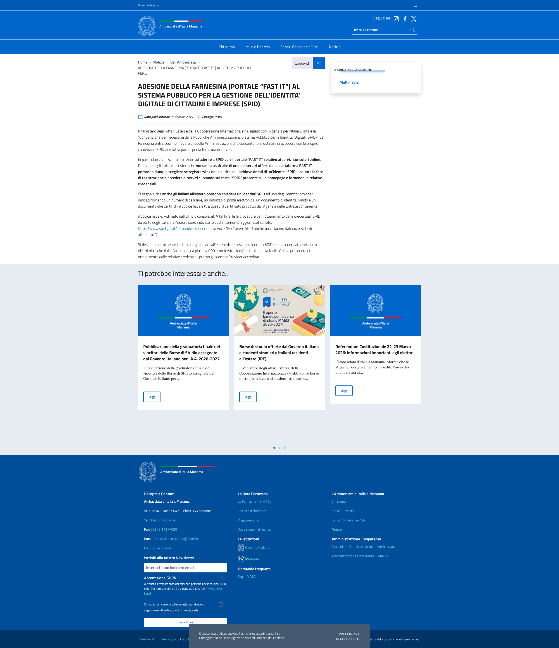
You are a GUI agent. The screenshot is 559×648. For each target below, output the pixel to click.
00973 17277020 (164, 529)
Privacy (210, 588)
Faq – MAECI (247, 576)
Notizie (159, 62)
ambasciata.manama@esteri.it (176, 538)
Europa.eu (251, 558)
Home (142, 62)
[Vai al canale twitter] (412, 18)
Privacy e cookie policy (177, 639)
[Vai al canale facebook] (404, 18)
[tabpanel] (183, 364)
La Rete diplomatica (252, 510)
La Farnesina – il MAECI (255, 501)
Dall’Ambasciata (183, 62)
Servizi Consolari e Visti (348, 520)
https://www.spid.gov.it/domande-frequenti (173, 228)
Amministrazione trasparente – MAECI (360, 556)
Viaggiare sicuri (248, 520)
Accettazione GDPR (160, 578)
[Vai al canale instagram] (395, 18)
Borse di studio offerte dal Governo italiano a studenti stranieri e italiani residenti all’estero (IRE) (279, 352)
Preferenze (349, 633)
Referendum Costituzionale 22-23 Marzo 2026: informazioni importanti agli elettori (374, 349)
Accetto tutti (348, 638)
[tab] (274, 448)
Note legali (147, 639)
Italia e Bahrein (343, 510)
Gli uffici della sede (157, 548)
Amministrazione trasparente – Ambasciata (363, 546)
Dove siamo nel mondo (254, 529)
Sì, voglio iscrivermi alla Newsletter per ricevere (174, 604)
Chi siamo (339, 501)
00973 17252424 (163, 520)
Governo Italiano (148, 5)
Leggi (154, 396)
